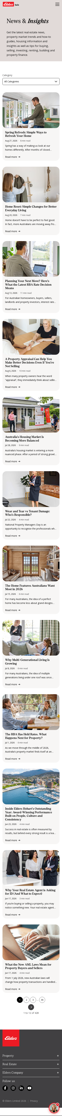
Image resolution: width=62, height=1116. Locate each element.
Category (7, 75)
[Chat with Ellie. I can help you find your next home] (54, 1108)
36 (42, 999)
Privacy (34, 1100)
